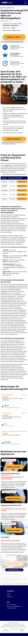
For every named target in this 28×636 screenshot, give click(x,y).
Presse (8, 595)
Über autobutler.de (11, 604)
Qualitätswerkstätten (12, 608)
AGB (12, 629)
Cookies (15, 629)
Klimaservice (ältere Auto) (10, 473)
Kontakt (9, 593)
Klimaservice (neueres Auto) (11, 505)
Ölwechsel (4, 571)
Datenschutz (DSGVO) (22, 630)
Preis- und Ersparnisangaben (14, 606)
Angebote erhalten (22, 181)
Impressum (9, 597)
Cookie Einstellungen (6, 630)
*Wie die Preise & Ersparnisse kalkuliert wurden (12, 41)
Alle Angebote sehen (13, 570)
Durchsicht (5, 537)
